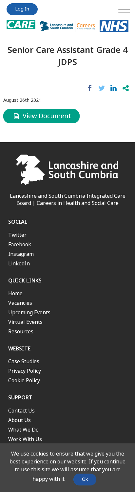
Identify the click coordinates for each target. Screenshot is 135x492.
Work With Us (25, 439)
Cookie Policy (24, 380)
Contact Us (21, 410)
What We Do (23, 430)
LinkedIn (19, 263)
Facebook (19, 244)
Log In (22, 9)
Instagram (21, 254)
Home (15, 293)
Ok (85, 479)
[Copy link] (126, 88)
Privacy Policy (24, 371)
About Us (19, 420)
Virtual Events (25, 322)
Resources (20, 331)
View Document (46, 116)
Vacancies (20, 303)
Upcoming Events (29, 312)
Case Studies (23, 361)
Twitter (17, 235)
